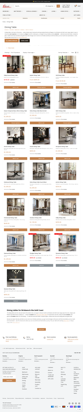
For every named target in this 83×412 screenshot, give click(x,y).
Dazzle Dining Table (35, 146)
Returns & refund (10, 398)
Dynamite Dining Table (62, 253)
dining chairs (66, 320)
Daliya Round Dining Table (11, 75)
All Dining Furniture (11, 40)
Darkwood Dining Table (10, 182)
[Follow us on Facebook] (69, 403)
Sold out (41, 265)
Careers (50, 372)
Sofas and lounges (25, 377)
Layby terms (43, 398)
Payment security (61, 398)
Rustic (78, 18)
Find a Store (7, 15)
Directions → (5, 361)
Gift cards (50, 379)
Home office (23, 385)
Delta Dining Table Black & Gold (38, 111)
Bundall (52, 356)
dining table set (16, 322)
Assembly (37, 382)
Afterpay (63, 374)
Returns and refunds (37, 376)
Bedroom (5, 11)
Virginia (20, 356)
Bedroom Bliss (76, 378)
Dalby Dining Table (61, 217)
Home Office (64, 11)
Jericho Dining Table (61, 182)
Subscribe (9, 380)
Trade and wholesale (51, 375)
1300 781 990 (77, 353)
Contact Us (50, 339)
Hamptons (25, 18)
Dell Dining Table (60, 75)
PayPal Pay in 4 (64, 385)
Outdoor (76, 11)
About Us (42, 15)
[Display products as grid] (75, 52)
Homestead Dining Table (10, 217)
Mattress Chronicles (77, 382)
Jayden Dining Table (35, 75)
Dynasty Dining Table (9, 289)
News (75, 393)
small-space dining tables (41, 314)
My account (65, 7)
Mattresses (17, 11)
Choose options (41, 87)
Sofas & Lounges (31, 11)
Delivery (37, 372)
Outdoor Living (76, 390)
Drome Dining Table (9, 146)
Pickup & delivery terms (19, 398)
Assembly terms (28, 398)
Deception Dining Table (62, 146)
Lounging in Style (77, 386)
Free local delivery (35, 398)
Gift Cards (77, 15)
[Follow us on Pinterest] (79, 403)
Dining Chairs (24, 40)
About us (50, 370)
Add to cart (16, 87)
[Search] (58, 6)
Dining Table (10, 21)
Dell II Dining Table (61, 111)
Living (53, 11)
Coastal (62, 18)
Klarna (62, 372)
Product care (37, 385)
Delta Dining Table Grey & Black (38, 182)
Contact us (38, 388)
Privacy (55, 398)
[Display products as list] (77, 52)
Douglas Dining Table (35, 253)
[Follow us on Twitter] (73, 403)
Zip (62, 376)
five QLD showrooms (22, 37)
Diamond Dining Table (10, 253)
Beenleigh (69, 356)
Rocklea (5, 356)
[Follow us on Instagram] (76, 403)
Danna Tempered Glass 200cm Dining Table (15, 111)
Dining (44, 11)
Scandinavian (44, 18)
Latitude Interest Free (63, 380)
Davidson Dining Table (36, 217)
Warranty (37, 380)
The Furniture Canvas (76, 373)
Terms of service (49, 398)
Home (4, 21)
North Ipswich (38, 356)
